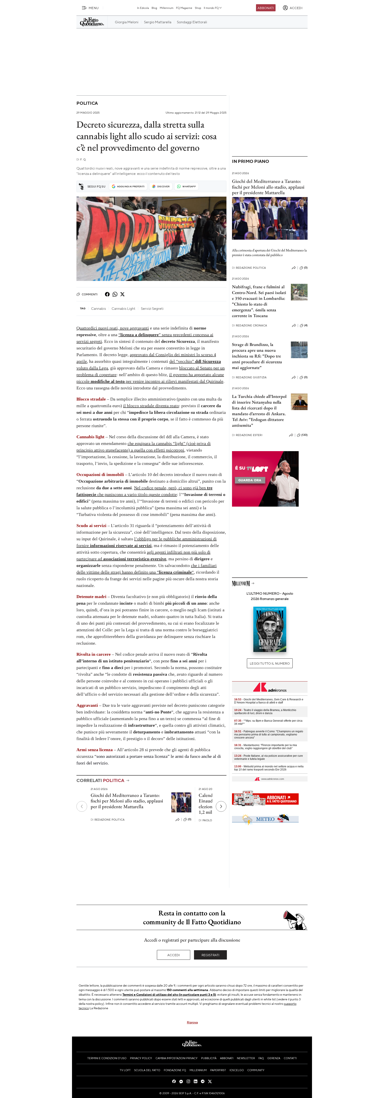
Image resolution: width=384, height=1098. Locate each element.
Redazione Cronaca (249, 325)
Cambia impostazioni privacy (177, 1058)
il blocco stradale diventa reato (151, 405)
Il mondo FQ (211, 8)
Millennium (166, 7)
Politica (87, 103)
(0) (189, 819)
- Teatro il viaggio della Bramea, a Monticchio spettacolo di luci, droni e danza (265, 712)
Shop (198, 7)
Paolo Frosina (212, 820)
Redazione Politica (107, 819)
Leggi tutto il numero (270, 663)
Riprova (192, 1022)
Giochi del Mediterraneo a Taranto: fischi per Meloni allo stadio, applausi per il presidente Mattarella (127, 801)
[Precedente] (81, 806)
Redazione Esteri (247, 435)
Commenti (90, 294)
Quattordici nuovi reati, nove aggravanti (112, 328)
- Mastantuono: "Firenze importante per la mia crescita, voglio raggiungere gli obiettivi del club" (265, 747)
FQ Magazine (184, 7)
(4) (306, 325)
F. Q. (81, 159)
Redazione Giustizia (249, 377)
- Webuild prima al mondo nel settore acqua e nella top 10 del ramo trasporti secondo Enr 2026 (269, 768)
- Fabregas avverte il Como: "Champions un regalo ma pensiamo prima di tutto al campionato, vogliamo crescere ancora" (268, 734)
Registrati (211, 955)
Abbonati (266, 8)
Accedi (173, 955)
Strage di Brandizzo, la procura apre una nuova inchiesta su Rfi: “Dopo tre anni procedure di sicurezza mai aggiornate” (257, 356)
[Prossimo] (221, 806)
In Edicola (143, 7)
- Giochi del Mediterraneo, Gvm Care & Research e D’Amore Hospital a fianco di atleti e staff (268, 701)
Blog (154, 7)
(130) (304, 434)
